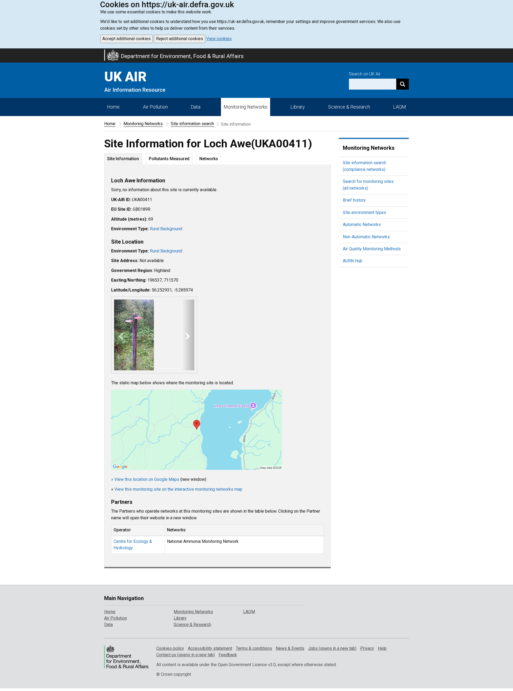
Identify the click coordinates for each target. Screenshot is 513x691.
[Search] (402, 84)
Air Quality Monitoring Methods (372, 248)
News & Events (290, 648)
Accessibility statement (210, 648)
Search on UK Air (364, 73)
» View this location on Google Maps (145, 479)
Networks (208, 158)
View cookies (219, 38)
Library (297, 107)
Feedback (228, 654)
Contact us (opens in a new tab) (185, 654)
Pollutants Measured (169, 158)
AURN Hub (352, 260)
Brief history (354, 200)
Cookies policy (170, 648)
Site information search (192, 123)
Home (113, 107)
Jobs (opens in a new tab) (332, 648)
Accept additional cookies (126, 38)
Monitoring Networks (143, 123)
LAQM (399, 107)
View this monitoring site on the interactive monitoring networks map (178, 489)
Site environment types (364, 212)
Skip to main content (3, 52)
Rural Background (166, 228)
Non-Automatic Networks (366, 236)
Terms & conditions (254, 648)
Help (382, 648)
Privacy (367, 648)
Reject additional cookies (179, 38)
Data (195, 107)
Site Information (123, 158)
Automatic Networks (362, 224)
